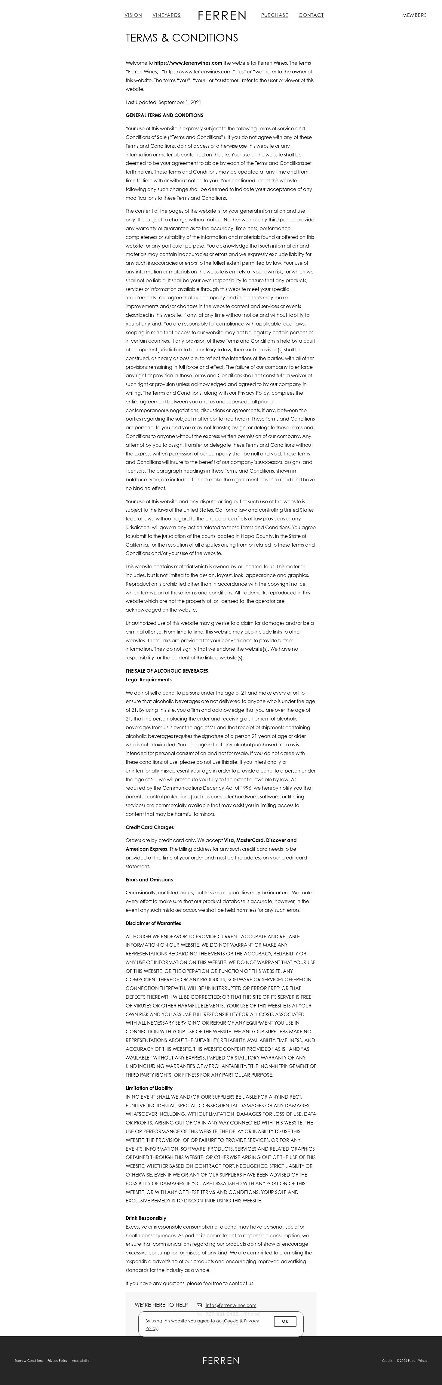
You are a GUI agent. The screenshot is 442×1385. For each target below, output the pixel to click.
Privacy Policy (57, 1360)
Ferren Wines (221, 15)
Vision (133, 15)
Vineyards (166, 15)
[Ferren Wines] (221, 1360)
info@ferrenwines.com (231, 1305)
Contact (311, 15)
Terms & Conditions (29, 1360)
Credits (387, 1360)
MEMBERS (414, 15)
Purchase (274, 15)
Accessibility (80, 1360)
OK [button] (285, 1321)
